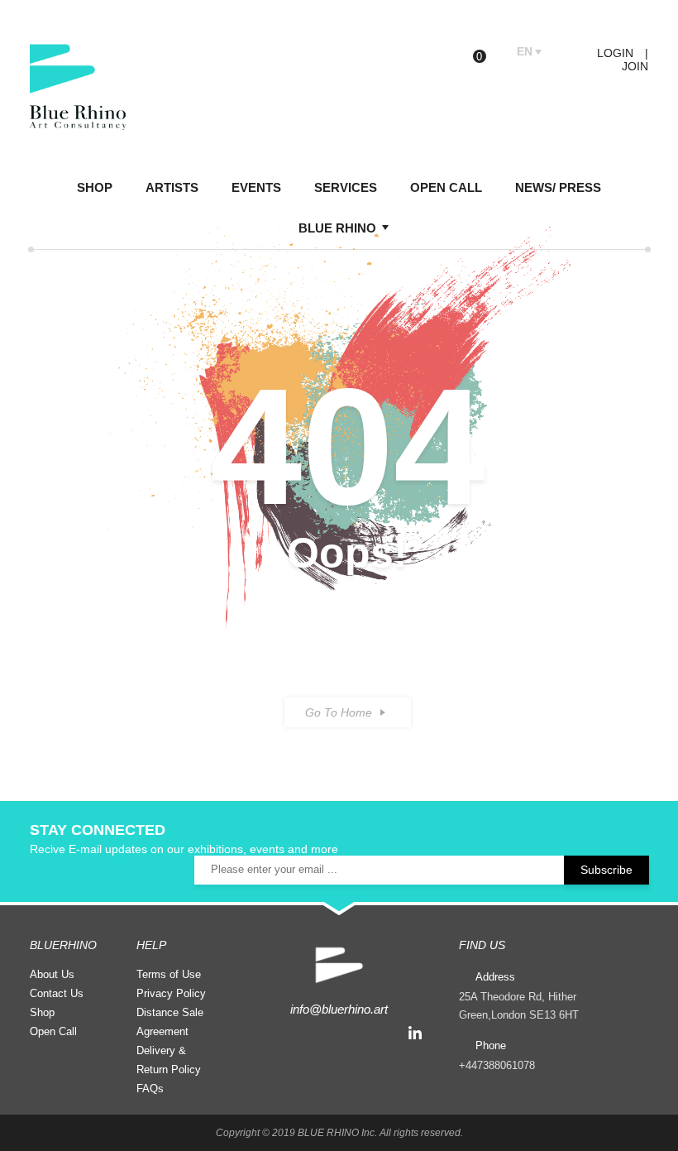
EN (524, 51)
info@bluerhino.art (339, 1009)
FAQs (150, 1088)
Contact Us (57, 993)
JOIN (635, 66)
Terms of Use (168, 974)
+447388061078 (497, 1065)
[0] (492, 53)
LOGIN (613, 53)
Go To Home (338, 712)
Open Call (53, 1031)
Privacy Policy (171, 993)
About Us (52, 974)
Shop (42, 1012)
